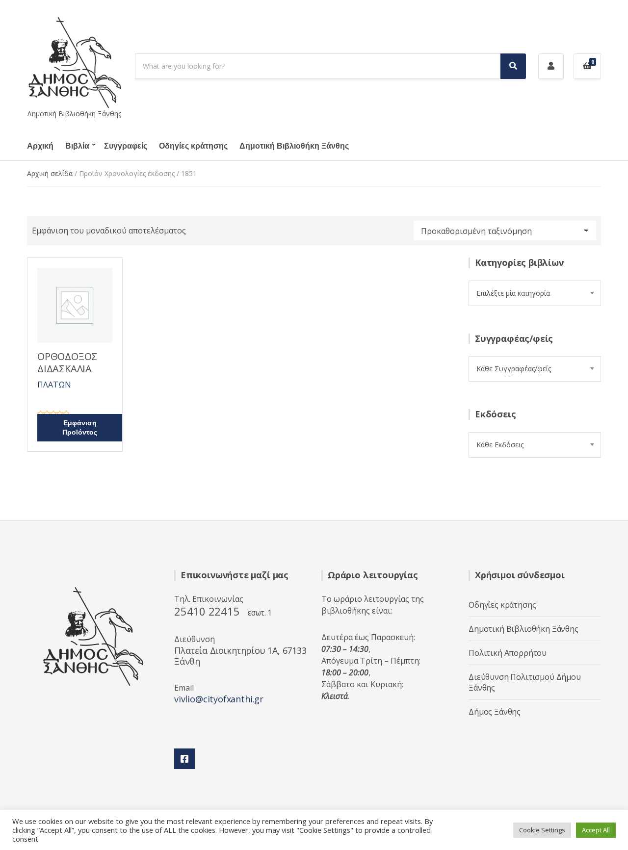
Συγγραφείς (125, 146)
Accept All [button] (596, 829)
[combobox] (535, 293)
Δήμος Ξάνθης (495, 711)
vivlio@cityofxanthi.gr (218, 699)
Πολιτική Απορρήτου (508, 652)
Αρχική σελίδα (50, 173)
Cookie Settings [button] (542, 829)
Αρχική (40, 146)
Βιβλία (77, 146)
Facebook (184, 758)
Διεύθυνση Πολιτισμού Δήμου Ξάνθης (525, 682)
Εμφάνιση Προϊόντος (79, 427)
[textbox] (535, 293)
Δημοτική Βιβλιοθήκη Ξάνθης (294, 146)
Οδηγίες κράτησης (193, 146)
